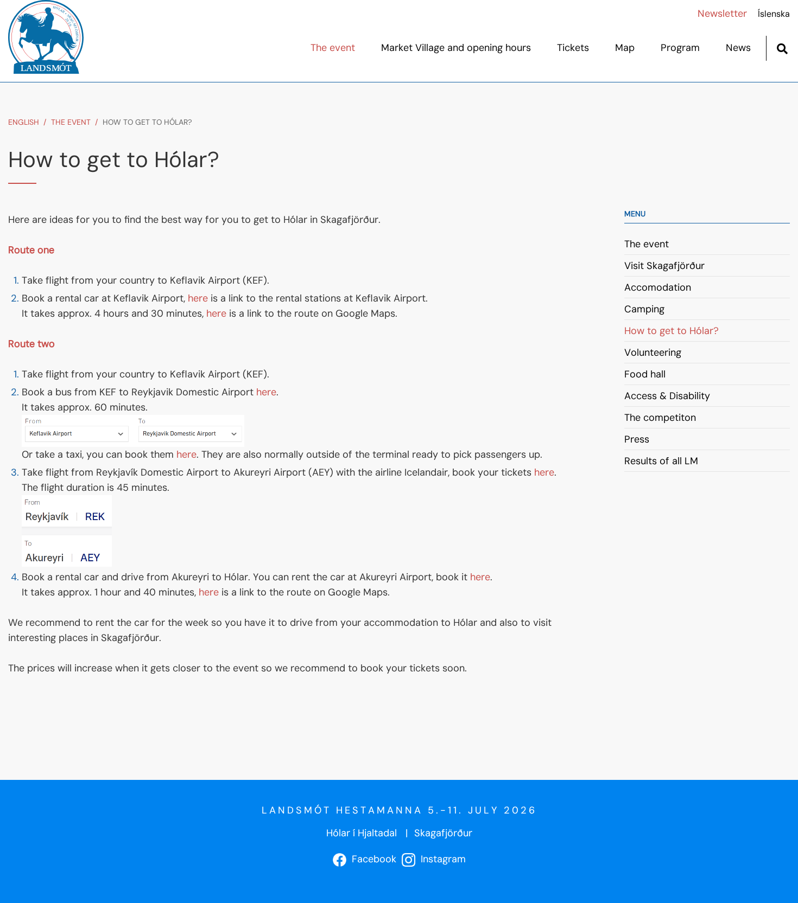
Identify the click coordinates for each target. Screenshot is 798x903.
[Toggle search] (782, 47)
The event (71, 122)
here (199, 298)
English (23, 122)
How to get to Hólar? (147, 122)
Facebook (371, 859)
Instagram (440, 859)
